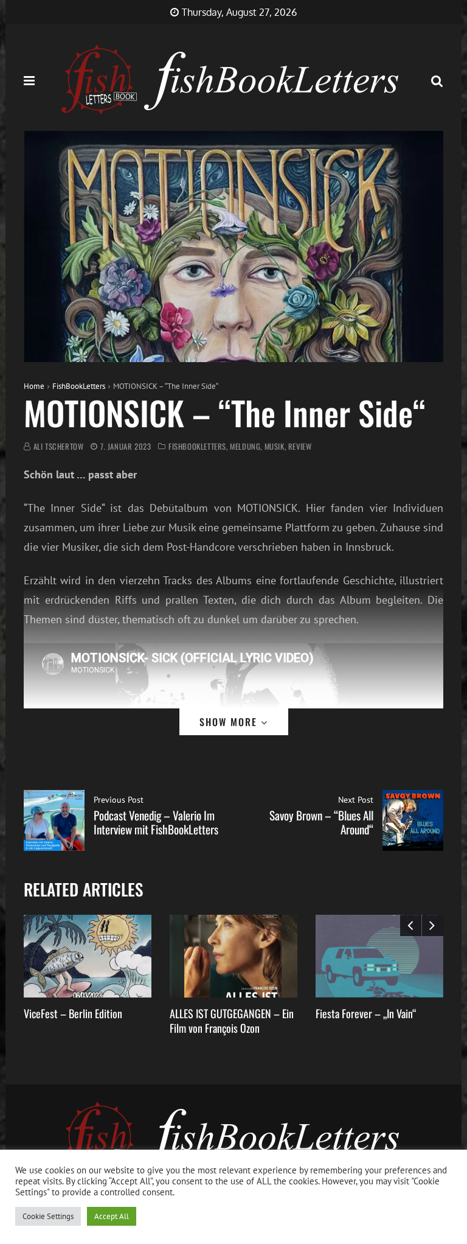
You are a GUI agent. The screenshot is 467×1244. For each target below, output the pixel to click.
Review (300, 446)
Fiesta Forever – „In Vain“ (366, 1013)
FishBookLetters (78, 386)
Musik (275, 446)
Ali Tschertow (58, 446)
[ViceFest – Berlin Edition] (87, 956)
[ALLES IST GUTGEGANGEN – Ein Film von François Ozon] (233, 956)
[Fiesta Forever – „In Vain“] (379, 956)
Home (34, 386)
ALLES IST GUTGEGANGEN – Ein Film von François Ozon (232, 1020)
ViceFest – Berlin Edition (73, 1013)
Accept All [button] (111, 1216)
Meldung (245, 446)
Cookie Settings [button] (48, 1216)
